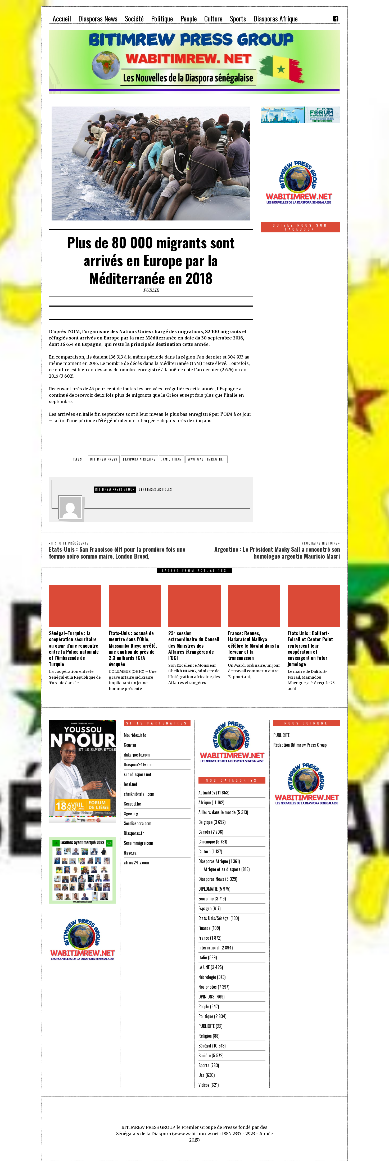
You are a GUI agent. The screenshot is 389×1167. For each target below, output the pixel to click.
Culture (204, 851)
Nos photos (207, 987)
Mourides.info (135, 735)
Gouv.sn (130, 745)
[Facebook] (335, 18)
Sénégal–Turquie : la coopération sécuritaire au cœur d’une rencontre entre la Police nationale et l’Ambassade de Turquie (74, 649)
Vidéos (203, 1085)
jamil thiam (171, 459)
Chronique (206, 841)
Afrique (204, 802)
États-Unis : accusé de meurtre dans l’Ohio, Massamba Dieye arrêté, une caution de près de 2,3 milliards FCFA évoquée (133, 649)
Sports (203, 1065)
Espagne (204, 908)
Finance (204, 928)
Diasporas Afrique (213, 861)
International (208, 947)
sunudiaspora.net (137, 774)
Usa (201, 1075)
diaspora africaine (139, 459)
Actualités (206, 792)
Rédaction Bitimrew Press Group (300, 745)
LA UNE (204, 967)
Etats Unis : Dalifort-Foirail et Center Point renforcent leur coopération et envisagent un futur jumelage (310, 649)
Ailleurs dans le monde (217, 812)
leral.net (130, 784)
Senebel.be (132, 804)
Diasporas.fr (134, 833)
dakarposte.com (137, 755)
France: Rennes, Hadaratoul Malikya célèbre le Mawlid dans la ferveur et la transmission (253, 645)
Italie (202, 957)
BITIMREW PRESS (103, 459)
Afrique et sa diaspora (222, 869)
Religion (205, 1036)
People (203, 1006)
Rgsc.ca (130, 853)
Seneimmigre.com (138, 843)
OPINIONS (206, 996)
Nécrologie (207, 977)
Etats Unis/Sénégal (213, 918)
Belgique (205, 822)
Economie (206, 898)
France (203, 938)
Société (204, 1055)
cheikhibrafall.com (139, 794)
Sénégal (204, 1045)
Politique (205, 1016)
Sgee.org (131, 813)
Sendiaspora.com (137, 823)
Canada (204, 832)
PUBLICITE (206, 1026)
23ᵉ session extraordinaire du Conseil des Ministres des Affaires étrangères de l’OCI (193, 645)
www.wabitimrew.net (206, 459)
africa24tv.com (136, 862)
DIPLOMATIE (208, 889)
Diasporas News (211, 879)
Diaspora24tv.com (138, 764)
